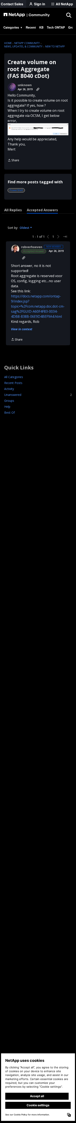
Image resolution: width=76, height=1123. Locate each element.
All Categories (13, 377)
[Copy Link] (37, 89)
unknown (25, 85)
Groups (9, 401)
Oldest (25, 228)
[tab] (13, 210)
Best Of (9, 412)
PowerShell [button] (16, 190)
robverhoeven (31, 247)
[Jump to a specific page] (65, 236)
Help (7, 407)
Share (13, 160)
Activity (9, 389)
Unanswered (38, 395)
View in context (21, 329)
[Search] (69, 15)
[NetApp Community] (26, 15)
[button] (38, 129)
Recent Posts (13, 383)
